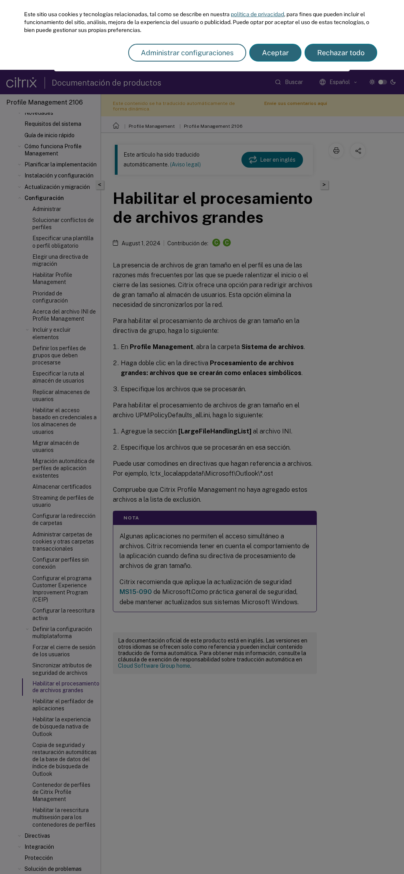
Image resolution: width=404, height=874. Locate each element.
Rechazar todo (341, 53)
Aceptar (275, 53)
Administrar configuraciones (187, 53)
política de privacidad (257, 14)
